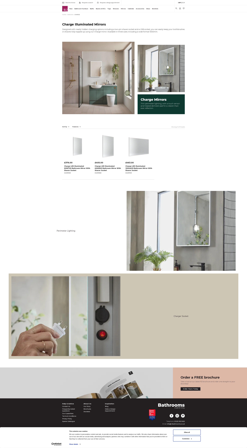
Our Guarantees (67, 413)
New (71, 8)
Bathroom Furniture (81, 8)
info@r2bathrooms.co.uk (176, 424)
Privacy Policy (67, 419)
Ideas (148, 8)
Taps (109, 8)
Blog (106, 406)
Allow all (187, 432)
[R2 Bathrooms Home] (65, 8)
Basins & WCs (101, 8)
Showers (116, 8)
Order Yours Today (190, 389)
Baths (92, 8)
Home (64, 14)
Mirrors (123, 8)
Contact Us (66, 406)
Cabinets (131, 8)
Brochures (87, 409)
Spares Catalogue (68, 421)
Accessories (140, 8)
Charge (77, 14)
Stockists (155, 8)
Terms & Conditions (69, 416)
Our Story (87, 406)
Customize (185, 438)
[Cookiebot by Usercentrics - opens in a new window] (56, 444)
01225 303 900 (179, 421)
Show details (73, 444)
